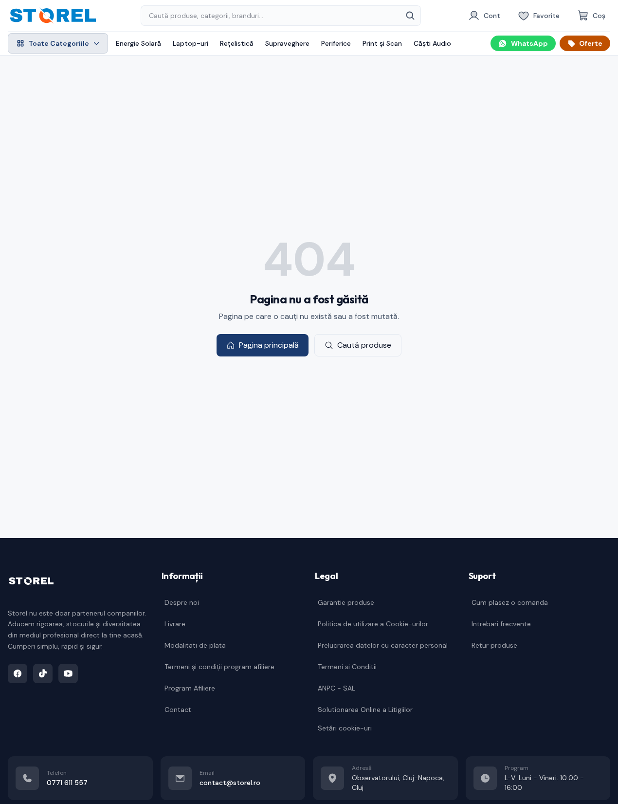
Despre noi (181, 602)
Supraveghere (287, 43)
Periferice (336, 43)
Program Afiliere (189, 688)
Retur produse (494, 645)
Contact (177, 709)
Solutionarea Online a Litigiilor (365, 709)
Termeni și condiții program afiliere (219, 666)
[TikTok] (43, 673)
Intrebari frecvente (501, 623)
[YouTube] (68, 673)
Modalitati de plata (195, 645)
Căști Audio (432, 43)
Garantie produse (346, 602)
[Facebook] (17, 673)
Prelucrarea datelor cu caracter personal (383, 645)
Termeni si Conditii (347, 666)
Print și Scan (382, 43)
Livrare (174, 623)
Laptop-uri (190, 43)
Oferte (590, 43)
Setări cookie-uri (345, 728)
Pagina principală (269, 345)
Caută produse (364, 345)
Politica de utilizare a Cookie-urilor (373, 623)
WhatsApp (529, 43)
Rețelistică (237, 43)
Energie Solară (138, 43)
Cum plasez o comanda (510, 602)
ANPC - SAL (336, 688)
